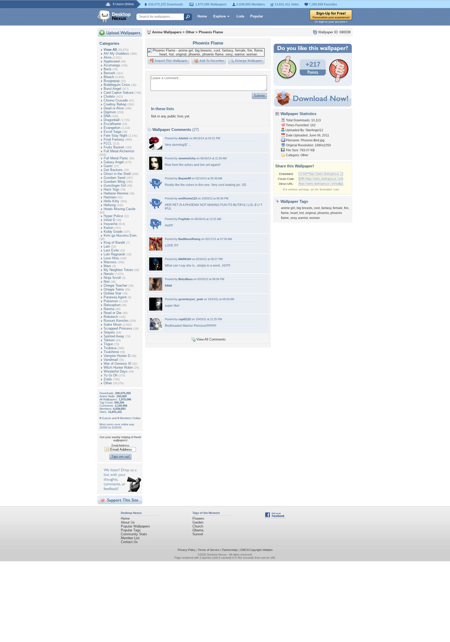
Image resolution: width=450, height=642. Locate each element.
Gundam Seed (114, 178)
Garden (197, 522)
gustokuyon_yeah (190, 299)
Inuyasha (110, 224)
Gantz (108, 166)
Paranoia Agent (115, 297)
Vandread (111, 360)
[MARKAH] (155, 269)
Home (202, 16)
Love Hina (111, 258)
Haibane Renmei (116, 193)
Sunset (197, 534)
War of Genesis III (117, 364)
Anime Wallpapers (167, 32)
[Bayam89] (155, 189)
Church (197, 526)
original (310, 213)
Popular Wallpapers (135, 526)
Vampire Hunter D (117, 356)
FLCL (108, 143)
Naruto (109, 274)
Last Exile (111, 250)
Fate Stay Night (115, 135)
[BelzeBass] (155, 289)
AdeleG (183, 138)
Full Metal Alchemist (119, 151)
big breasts (304, 208)
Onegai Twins (114, 289)
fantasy (326, 208)
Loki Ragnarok (114, 254)
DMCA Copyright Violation (256, 549)
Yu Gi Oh (110, 375)
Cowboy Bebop (115, 104)
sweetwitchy (187, 158)
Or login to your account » (331, 21)
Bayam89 (184, 178)
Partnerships (230, 549)
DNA (107, 116)
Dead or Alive (114, 108)
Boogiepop (112, 81)
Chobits (109, 96)
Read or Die (112, 313)
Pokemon (111, 301)
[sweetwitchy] (155, 169)
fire (346, 208)
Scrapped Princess (118, 328)
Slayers (109, 332)
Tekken (109, 340)
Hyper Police (113, 216)
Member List (130, 538)
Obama (197, 530)
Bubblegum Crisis (117, 85)
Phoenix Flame (211, 32)
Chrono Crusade (116, 100)
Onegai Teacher (115, 285)
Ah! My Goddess (116, 53)
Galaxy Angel (114, 162)
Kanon (108, 228)
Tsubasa (110, 348)
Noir (107, 282)
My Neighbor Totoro (118, 270)
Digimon (110, 112)
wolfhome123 (187, 198)
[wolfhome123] (155, 209)
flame (285, 213)
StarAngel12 (314, 130)
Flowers (198, 518)
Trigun (108, 344)
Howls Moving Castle (119, 209)
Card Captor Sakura (118, 93)
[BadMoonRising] (155, 249)
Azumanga (112, 65)
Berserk (109, 73)
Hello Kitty (111, 201)
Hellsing (110, 205)
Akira (107, 57)
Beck (107, 69)
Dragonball (112, 120)
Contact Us (129, 542)
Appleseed (112, 61)
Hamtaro (110, 197)
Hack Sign (111, 189)
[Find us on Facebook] (275, 517)
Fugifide (184, 219)
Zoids (108, 379)
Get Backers (113, 170)
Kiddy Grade (113, 232)
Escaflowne (112, 124)
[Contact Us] (121, 491)
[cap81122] (155, 329)
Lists (240, 16)
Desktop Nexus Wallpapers (114, 16)
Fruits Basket (114, 147)
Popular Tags (131, 530)
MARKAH (184, 259)
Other (108, 383)
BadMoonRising (189, 239)
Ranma (109, 309)
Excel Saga (112, 132)
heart (294, 213)
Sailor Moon (113, 324)
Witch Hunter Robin (118, 367)
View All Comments (211, 339)
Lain (107, 246)
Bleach (109, 77)
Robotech (111, 317)
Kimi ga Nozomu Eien (120, 235)
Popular (256, 16)
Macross (110, 262)
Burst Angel (112, 89)
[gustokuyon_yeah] (155, 309)
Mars (107, 266)
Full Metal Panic (116, 158)
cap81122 (184, 319)
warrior (303, 218)
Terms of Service (209, 549)
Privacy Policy (187, 549)
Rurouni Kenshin (116, 321)
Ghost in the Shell (117, 174)
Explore (219, 16)
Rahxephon (112, 305)
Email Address (120, 445)
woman (314, 218)
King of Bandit (114, 242)
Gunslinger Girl (115, 185)
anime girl (288, 208)
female (337, 208)
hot (301, 213)
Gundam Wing (114, 182)
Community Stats (134, 534)
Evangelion (112, 128)
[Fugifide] (155, 229)
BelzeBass (185, 279)
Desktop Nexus (217, 554)
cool (317, 208)
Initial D (109, 220)
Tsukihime (111, 352)
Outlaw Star (112, 293)
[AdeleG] (155, 148)
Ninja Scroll (112, 278)
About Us (128, 522)
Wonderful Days (116, 371)
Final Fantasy (114, 139)
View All (110, 50)
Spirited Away (114, 336)
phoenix (323, 213)
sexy (293, 218)
